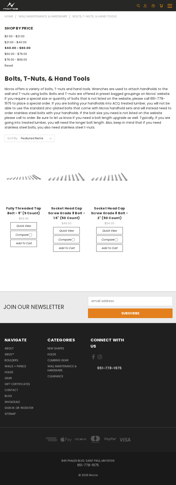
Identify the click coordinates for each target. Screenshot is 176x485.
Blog (8, 396)
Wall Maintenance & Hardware (62, 368)
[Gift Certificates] (153, 6)
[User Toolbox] (145, 6)
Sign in (10, 408)
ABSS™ (9, 354)
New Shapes (55, 348)
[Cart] (161, 6)
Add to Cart (24, 243)
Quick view (23, 226)
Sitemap (10, 414)
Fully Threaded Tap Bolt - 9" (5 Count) (23, 210)
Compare (22, 235)
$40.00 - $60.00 (17, 48)
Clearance (55, 376)
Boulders (11, 360)
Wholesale (12, 402)
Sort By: (12, 138)
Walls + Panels (15, 366)
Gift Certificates (17, 384)
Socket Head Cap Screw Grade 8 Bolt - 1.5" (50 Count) (66, 213)
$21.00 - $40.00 (16, 42)
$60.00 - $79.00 (16, 54)
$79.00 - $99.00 (16, 59)
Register (27, 408)
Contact (11, 390)
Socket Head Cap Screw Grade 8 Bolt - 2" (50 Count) (109, 213)
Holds (9, 372)
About (9, 348)
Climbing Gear (58, 360)
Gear (8, 378)
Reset (9, 65)
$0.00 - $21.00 (15, 36)
